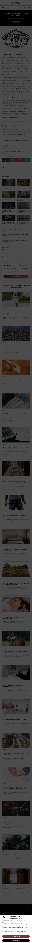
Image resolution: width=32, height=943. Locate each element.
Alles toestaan (16, 936)
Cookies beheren (16, 940)
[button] (29, 917)
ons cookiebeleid (11, 931)
